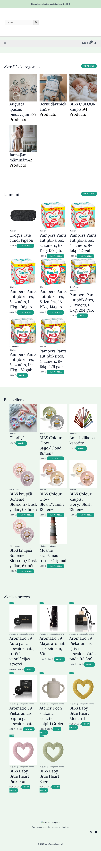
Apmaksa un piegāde (41, 827)
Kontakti (65, 827)
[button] (89, 66)
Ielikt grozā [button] (25, 246)
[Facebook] (96, 832)
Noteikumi (56, 827)
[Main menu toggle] (5, 43)
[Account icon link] (95, 43)
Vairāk (82, 316)
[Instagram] (91, 832)
